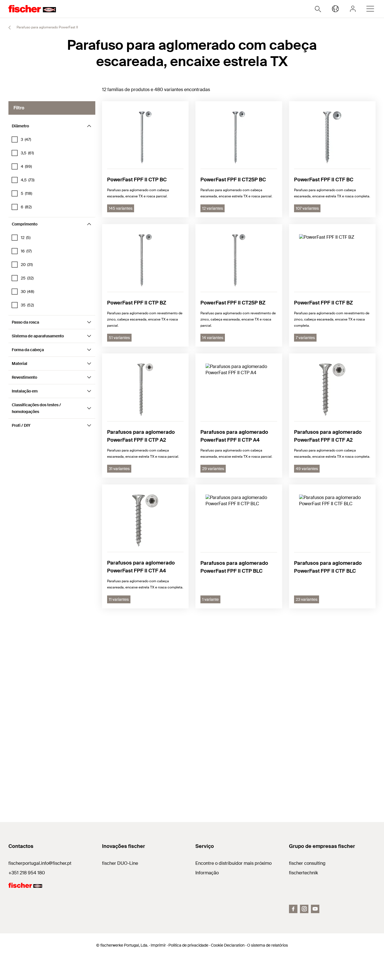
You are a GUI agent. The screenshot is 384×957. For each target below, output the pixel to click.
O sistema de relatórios (267, 945)
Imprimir (158, 945)
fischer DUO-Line (120, 863)
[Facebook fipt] (293, 909)
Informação (207, 873)
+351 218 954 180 (26, 873)
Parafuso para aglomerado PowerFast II (47, 27)
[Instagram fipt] (304, 909)
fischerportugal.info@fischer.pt (39, 863)
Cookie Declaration (228, 945)
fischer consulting (307, 863)
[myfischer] (353, 9)
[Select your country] (335, 9)
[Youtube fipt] (315, 909)
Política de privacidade (188, 945)
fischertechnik (303, 873)
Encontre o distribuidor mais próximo (233, 863)
